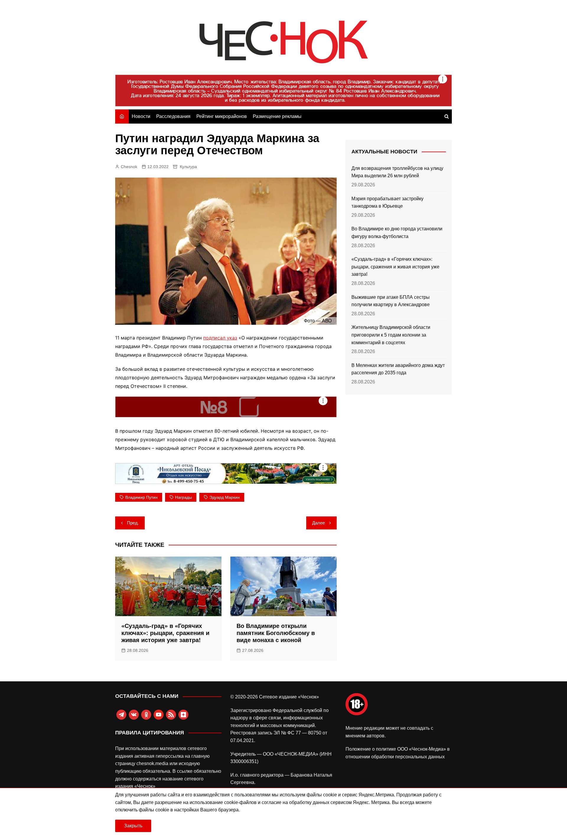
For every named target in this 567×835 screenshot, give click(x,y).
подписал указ (220, 338)
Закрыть (133, 825)
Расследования (173, 116)
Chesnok (129, 166)
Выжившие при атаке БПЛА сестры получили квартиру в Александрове (390, 301)
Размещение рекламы (277, 116)
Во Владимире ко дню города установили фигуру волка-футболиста (396, 232)
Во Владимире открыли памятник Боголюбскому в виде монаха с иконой (276, 633)
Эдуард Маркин (224, 497)
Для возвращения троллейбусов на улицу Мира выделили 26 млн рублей (397, 172)
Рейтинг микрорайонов (221, 116)
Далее (318, 522)
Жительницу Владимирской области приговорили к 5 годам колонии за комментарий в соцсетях (390, 335)
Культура (188, 166)
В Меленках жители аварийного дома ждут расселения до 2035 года (398, 369)
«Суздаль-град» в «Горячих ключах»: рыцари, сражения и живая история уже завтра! (165, 633)
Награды (183, 497)
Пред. (133, 522)
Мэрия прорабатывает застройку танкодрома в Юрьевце (387, 202)
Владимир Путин (141, 497)
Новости (141, 116)
